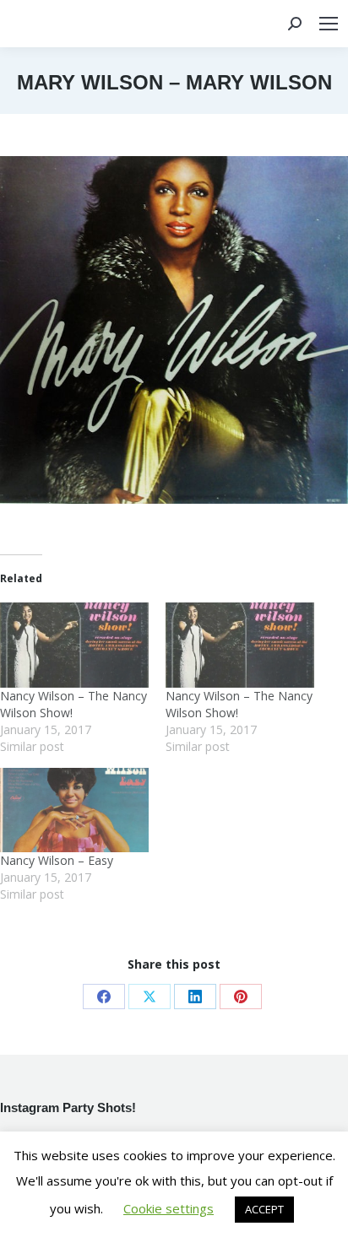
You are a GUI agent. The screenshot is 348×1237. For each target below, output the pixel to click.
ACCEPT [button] (264, 1209)
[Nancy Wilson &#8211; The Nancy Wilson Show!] (74, 645)
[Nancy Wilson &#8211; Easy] (74, 810)
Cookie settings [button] (168, 1208)
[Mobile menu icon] (328, 24)
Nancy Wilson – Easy (56, 860)
